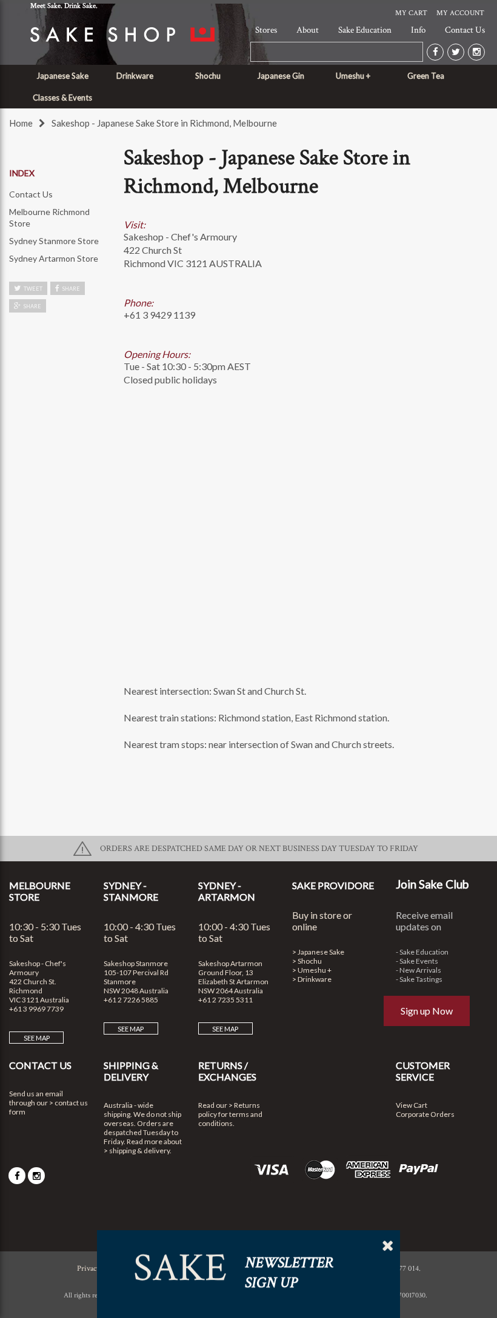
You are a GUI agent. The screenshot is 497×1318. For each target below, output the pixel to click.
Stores (266, 30)
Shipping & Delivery (131, 1070)
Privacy (88, 1268)
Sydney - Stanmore (131, 890)
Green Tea (425, 76)
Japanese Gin (280, 76)
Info (418, 30)
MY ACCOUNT (460, 13)
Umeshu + (353, 76)
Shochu (208, 76)
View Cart (411, 1105)
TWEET (33, 288)
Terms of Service (132, 1268)
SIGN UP (249, 704)
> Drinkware (312, 979)
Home (21, 123)
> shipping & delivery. (138, 1150)
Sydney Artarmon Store (53, 258)
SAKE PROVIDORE (333, 885)
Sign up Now (427, 1010)
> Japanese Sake (318, 951)
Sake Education (365, 30)
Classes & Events (62, 97)
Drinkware (134, 76)
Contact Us (465, 30)
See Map (37, 1038)
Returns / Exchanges (227, 1070)
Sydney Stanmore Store (54, 241)
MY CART (411, 13)
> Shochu (307, 960)
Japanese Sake (62, 76)
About (307, 30)
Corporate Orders (425, 1114)
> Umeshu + (312, 970)
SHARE (71, 288)
